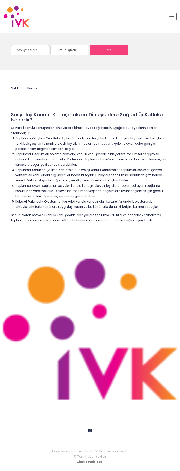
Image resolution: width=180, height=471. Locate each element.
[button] (69, 50)
